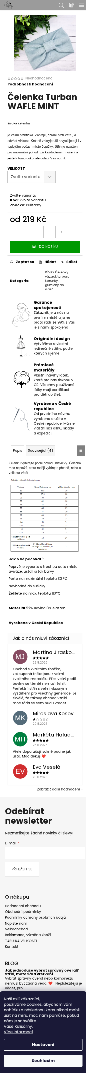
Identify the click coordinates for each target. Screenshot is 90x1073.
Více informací (18, 1032)
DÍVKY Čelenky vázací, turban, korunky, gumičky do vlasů (57, 281)
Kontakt (11, 946)
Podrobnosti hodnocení (30, 84)
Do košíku (48, 246)
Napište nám (16, 923)
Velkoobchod (16, 929)
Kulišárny (33, 205)
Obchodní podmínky (23, 911)
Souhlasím (43, 1061)
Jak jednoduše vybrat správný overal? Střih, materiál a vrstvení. (42, 972)
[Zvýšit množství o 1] (74, 232)
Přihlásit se (22, 869)
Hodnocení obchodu (23, 905)
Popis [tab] (17, 450)
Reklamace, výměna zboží (28, 934)
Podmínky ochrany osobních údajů (35, 917)
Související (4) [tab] (40, 450)
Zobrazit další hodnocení (58, 789)
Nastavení (43, 1045)
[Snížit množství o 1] (50, 232)
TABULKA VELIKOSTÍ (21, 940)
